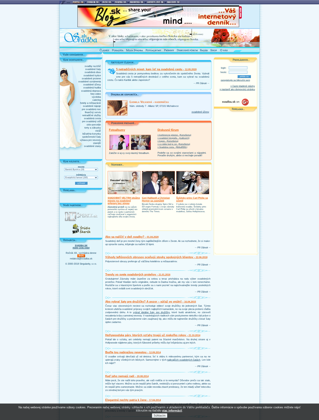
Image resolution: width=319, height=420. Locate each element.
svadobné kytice (92, 75)
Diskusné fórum (168, 130)
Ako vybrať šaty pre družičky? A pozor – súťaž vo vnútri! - (150, 301)
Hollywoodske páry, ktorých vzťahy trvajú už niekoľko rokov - (152, 335)
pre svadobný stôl (91, 121)
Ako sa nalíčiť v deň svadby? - (132, 236)
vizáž (98, 130)
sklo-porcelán (94, 124)
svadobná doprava (91, 91)
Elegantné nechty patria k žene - (133, 400)
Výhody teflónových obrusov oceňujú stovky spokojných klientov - (156, 257)
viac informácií (172, 410)
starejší (97, 143)
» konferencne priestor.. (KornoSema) (174, 135)
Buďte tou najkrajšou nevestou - (133, 352)
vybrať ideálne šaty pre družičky (151, 312)
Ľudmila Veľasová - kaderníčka (149, 102)
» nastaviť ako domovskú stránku (237, 89)
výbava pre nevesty (90, 140)
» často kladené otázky (242, 86)
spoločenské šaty (91, 136)
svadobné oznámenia (89, 81)
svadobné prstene (91, 78)
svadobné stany (92, 146)
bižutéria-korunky (91, 133)
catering (96, 100)
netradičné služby (91, 115)
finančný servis (93, 112)
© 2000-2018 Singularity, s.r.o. (81, 263)
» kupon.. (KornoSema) (168, 141)
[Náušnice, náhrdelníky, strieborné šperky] (81, 220)
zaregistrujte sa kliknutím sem (235, 80)
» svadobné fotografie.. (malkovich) (173, 138)
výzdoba (96, 97)
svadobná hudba (92, 87)
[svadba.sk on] (235, 104)
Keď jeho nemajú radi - (127, 376)
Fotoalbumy (117, 130)
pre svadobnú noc (91, 109)
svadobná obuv (93, 72)
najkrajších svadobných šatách (183, 359)
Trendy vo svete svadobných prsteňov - (137, 274)
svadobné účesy (92, 84)
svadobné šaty (93, 69)
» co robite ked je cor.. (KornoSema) (174, 144)
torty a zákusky (92, 127)
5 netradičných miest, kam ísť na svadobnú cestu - (156, 69)
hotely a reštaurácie (90, 103)
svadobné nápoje (92, 106)
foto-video (95, 94)
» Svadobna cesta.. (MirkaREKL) (172, 147)
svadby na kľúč (93, 66)
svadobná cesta (92, 118)
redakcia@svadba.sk (81, 258)
